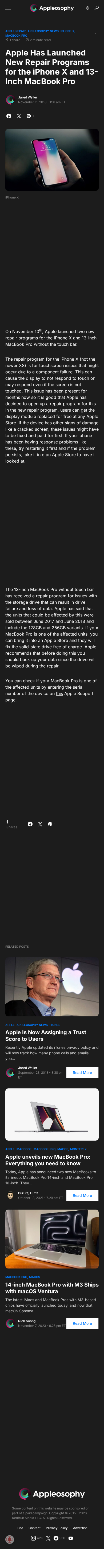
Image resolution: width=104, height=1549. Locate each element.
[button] (8, 8)
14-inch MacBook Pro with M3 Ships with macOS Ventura (52, 1288)
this (59, 693)
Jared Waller (27, 97)
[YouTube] (70, 1538)
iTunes (55, 1025)
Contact (35, 1528)
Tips (20, 1528)
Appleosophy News (43, 31)
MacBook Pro (16, 35)
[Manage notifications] (9, 1539)
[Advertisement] (52, 262)
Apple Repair (15, 31)
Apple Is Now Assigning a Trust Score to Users (45, 1035)
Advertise (80, 1528)
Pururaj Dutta (28, 1193)
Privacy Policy (57, 1528)
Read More (82, 1072)
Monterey (78, 1149)
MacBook (24, 1149)
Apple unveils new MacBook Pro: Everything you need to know (48, 1160)
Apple (10, 1025)
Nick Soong (26, 1321)
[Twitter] (48, 1538)
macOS (62, 1149)
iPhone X (67, 31)
